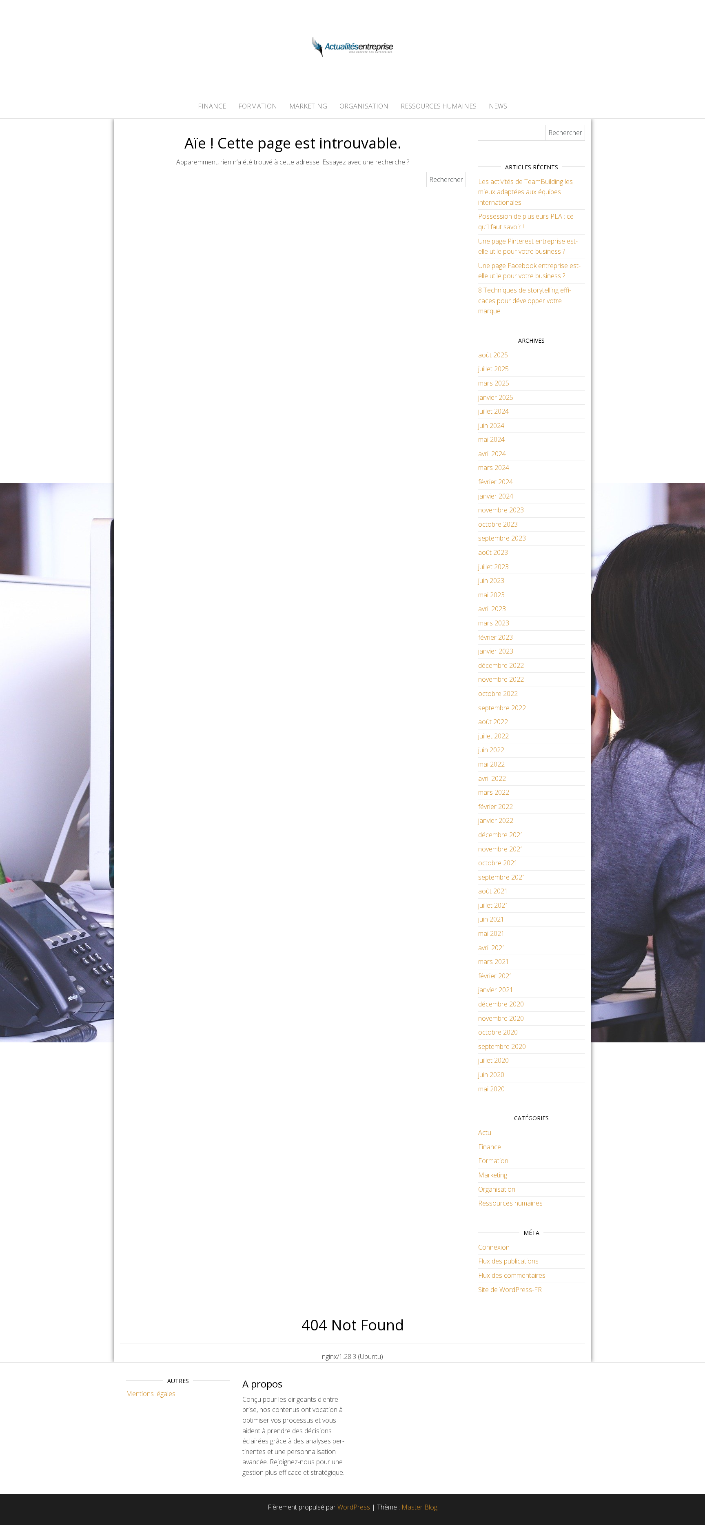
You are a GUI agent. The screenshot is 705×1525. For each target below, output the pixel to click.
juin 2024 (491, 425)
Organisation (363, 106)
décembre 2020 (501, 1004)
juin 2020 (491, 1074)
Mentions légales (150, 1393)
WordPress (353, 1507)
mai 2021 (491, 933)
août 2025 (493, 354)
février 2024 (495, 481)
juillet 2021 (493, 905)
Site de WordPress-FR (510, 1289)
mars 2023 (493, 622)
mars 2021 (493, 961)
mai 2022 (491, 764)
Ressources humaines (439, 106)
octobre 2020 (498, 1032)
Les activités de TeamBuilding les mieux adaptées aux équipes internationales (525, 192)
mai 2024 (491, 439)
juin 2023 (491, 580)
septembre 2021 (502, 877)
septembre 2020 (502, 1046)
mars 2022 (493, 792)
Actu (484, 1132)
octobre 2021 (498, 862)
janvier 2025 (495, 397)
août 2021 (493, 891)
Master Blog (419, 1507)
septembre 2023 (502, 538)
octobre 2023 (498, 524)
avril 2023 (492, 608)
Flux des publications (508, 1261)
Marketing (308, 106)
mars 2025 (493, 383)
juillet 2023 (493, 566)
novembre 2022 (501, 679)
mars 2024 (493, 467)
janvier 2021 (495, 989)
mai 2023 (491, 594)
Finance (212, 106)
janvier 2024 (495, 496)
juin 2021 (491, 919)
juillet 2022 (493, 735)
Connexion (494, 1247)
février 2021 (495, 975)
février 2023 (495, 637)
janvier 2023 (495, 651)
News (498, 106)
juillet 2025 (493, 368)
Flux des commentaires (511, 1275)
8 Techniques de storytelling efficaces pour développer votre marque (524, 300)
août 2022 (493, 721)
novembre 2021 (501, 849)
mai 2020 (491, 1088)
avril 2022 (492, 778)
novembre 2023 (501, 509)
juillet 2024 (493, 411)
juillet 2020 (493, 1060)
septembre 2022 (502, 707)
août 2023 (493, 552)
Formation (257, 106)
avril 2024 (492, 453)
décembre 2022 (501, 665)
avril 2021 (492, 947)
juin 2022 (491, 749)
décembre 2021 (501, 834)
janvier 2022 (495, 820)
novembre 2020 (501, 1018)
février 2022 (495, 806)
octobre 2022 (498, 693)
